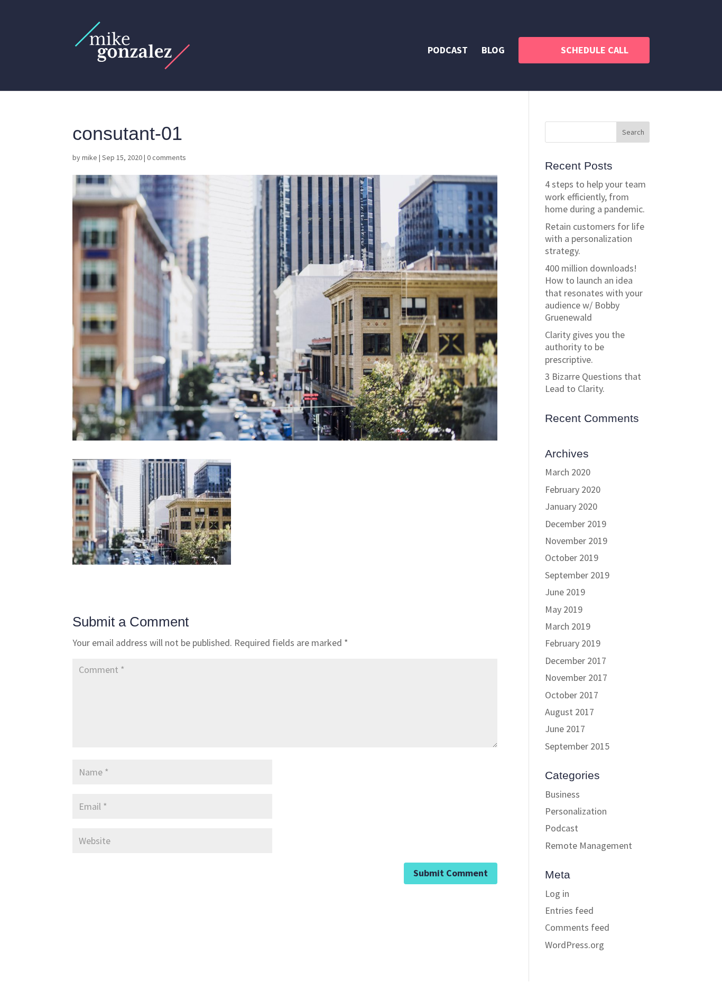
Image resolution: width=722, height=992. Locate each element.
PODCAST (448, 51)
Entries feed (569, 910)
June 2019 (565, 592)
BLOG (493, 51)
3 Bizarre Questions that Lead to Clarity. (593, 382)
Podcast (561, 828)
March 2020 (567, 472)
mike (89, 157)
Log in (557, 893)
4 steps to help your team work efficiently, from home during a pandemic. (595, 196)
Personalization (576, 811)
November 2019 (576, 541)
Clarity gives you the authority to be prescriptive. (585, 347)
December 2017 (575, 660)
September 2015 (577, 746)
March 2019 (567, 626)
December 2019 (575, 524)
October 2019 (571, 557)
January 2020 (571, 506)
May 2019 (563, 609)
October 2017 (571, 695)
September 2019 (577, 575)
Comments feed (577, 927)
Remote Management (588, 845)
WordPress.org (574, 945)
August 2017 (569, 712)
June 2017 (565, 729)
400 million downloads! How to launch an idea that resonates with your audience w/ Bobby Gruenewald (594, 293)
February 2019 (572, 643)
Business (562, 794)
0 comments (166, 157)
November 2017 (576, 677)
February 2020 (572, 489)
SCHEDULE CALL (594, 50)
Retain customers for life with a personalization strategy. (594, 238)
